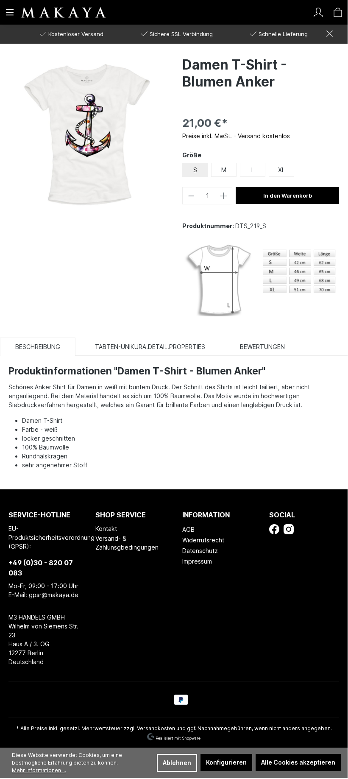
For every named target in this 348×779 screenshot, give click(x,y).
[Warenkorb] (338, 12)
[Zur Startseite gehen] (48, 12)
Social (282, 515)
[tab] (37, 346)
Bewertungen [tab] (262, 346)
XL (281, 169)
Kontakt (106, 528)
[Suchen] (299, 12)
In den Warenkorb (287, 195)
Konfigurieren (226, 762)
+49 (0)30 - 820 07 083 (40, 567)
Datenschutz (200, 550)
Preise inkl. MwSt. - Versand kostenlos (236, 136)
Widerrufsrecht (203, 540)
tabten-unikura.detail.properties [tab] (150, 346)
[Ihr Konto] (318, 12)
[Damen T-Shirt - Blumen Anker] (86, 134)
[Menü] (9, 12)
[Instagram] (289, 528)
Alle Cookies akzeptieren (298, 762)
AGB (188, 529)
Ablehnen (177, 762)
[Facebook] (274, 528)
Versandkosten (156, 728)
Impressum (197, 561)
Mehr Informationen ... (39, 770)
